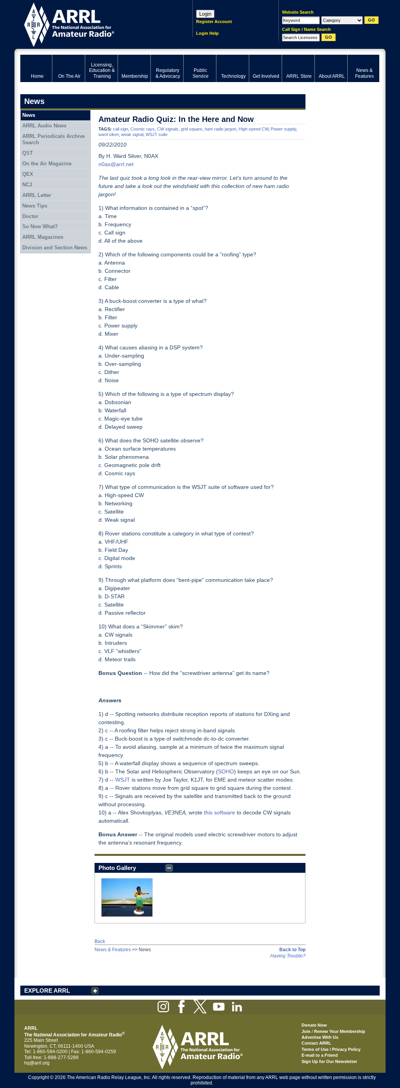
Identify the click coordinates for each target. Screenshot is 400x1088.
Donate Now (314, 1025)
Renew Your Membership (339, 1031)
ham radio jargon (220, 129)
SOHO (226, 771)
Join (306, 1031)
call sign (120, 129)
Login (205, 14)
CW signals (168, 129)
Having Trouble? (287, 956)
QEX (27, 174)
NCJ (27, 185)
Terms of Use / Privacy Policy (331, 1049)
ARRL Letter (36, 195)
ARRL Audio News (44, 126)
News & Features (113, 949)
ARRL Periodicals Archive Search (53, 139)
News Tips (34, 206)
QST (27, 153)
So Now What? (40, 226)
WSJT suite (157, 134)
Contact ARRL (316, 1043)
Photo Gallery (117, 867)
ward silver (108, 134)
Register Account (214, 21)
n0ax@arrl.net (116, 164)
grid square (191, 129)
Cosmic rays (142, 129)
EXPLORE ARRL (47, 990)
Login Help (207, 33)
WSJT (122, 780)
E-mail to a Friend (320, 1055)
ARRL (96, 24)
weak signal (132, 134)
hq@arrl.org (37, 1063)
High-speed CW (253, 129)
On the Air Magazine (46, 163)
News (28, 115)
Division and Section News (54, 248)
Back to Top (292, 949)
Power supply (283, 129)
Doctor (30, 216)
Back (100, 941)
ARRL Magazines (42, 237)
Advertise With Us (320, 1037)
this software (219, 812)
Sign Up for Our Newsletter (329, 1061)
